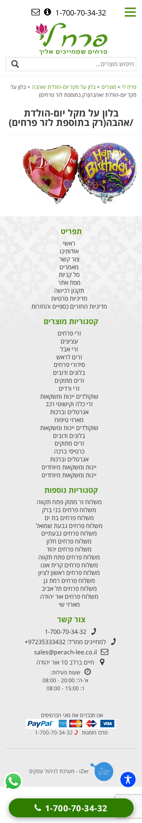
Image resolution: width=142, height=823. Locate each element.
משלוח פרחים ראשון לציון (69, 573)
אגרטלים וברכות (69, 412)
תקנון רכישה (69, 291)
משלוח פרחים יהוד (69, 549)
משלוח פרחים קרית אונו (69, 565)
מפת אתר (69, 283)
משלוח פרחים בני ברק (69, 510)
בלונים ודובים (69, 373)
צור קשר (69, 259)
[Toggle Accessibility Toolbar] (128, 779)
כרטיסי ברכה (69, 451)
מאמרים (69, 267)
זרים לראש (69, 357)
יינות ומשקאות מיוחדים (69, 467)
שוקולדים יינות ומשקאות (69, 397)
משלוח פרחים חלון (69, 541)
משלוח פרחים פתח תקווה (69, 557)
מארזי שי (69, 605)
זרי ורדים (69, 389)
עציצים (69, 341)
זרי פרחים (69, 333)
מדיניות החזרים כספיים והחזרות (69, 307)
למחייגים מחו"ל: (65, 642)
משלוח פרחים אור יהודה (69, 597)
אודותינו (69, 251)
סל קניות (69, 275)
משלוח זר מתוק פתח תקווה (69, 502)
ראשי (69, 243)
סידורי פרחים (69, 365)
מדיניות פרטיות (69, 299)
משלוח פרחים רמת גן (69, 581)
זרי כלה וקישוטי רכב (69, 404)
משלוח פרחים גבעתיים (69, 533)
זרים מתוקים (69, 381)
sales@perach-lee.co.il (65, 652)
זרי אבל (69, 349)
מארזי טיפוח (69, 420)
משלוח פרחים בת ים (69, 518)
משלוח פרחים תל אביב (69, 589)
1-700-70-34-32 (65, 631)
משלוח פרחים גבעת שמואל (69, 526)
